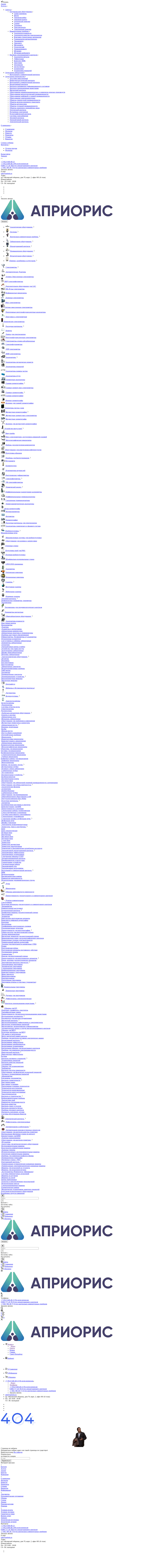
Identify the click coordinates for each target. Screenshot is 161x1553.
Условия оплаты (7, 1550)
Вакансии (9, 139)
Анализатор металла (21, 57)
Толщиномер (19, 69)
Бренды (4, 1513)
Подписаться (6, 1501)
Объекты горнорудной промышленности (25, 100)
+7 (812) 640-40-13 (8, 162)
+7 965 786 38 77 (24, 168)
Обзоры (4, 1539)
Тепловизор (18, 65)
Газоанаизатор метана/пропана (25, 39)
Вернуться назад (7, 1493)
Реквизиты (9, 135)
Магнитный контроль (18, 90)
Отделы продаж (11, 148)
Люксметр (18, 43)
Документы (5, 1535)
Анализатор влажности (22, 33)
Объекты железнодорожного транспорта (25, 102)
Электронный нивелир (22, 29)
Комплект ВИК (20, 61)
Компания (4, 1515)
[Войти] (2, 1351)
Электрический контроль (19, 122)
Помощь (4, 1547)
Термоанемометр (20, 49)
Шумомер (17, 51)
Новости (8, 133)
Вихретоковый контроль (19, 84)
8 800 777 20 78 (19, 166)
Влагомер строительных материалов (27, 37)
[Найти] (3, 1249)
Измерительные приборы (19, 31)
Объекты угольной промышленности (24, 106)
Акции (3, 1511)
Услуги (3, 1509)
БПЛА (16, 15)
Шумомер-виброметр (22, 53)
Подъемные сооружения (19, 112)
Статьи (3, 1541)
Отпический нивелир (22, 21)
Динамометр (18, 41)
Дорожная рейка (20, 17)
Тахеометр (18, 25)
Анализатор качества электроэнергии (28, 35)
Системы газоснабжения (19, 116)
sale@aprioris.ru (6, 173)
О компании (9, 129)
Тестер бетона (19, 67)
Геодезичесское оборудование (21, 12)
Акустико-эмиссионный (19, 78)
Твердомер (18, 63)
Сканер (16, 23)
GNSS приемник (20, 14)
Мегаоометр (18, 45)
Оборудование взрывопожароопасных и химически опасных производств (37, 92)
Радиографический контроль (20, 114)
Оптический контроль (18, 110)
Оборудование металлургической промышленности (29, 94)
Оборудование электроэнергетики (22, 98)
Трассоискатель (20, 27)
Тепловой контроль (17, 118)
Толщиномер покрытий (23, 71)
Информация (6, 1531)
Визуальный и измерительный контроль (25, 74)
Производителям (7, 1545)
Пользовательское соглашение (12, 1537)
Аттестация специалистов (15, 76)
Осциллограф (19, 47)
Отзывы (8, 137)
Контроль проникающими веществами (24, 88)
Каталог (4, 1507)
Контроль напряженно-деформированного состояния (29, 86)
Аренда (8, 10)
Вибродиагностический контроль (22, 80)
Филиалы (8, 131)
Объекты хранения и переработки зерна (25, 108)
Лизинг (3, 1543)
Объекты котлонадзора (18, 104)
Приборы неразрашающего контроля (24, 55)
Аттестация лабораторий (14, 72)
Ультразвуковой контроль (19, 120)
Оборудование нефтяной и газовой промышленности (30, 96)
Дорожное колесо (20, 19)
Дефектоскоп (19, 59)
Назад (12, 1387)
